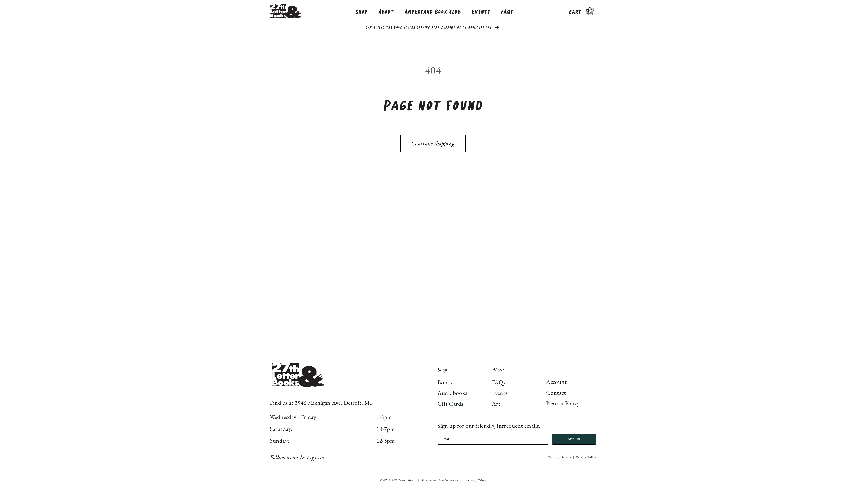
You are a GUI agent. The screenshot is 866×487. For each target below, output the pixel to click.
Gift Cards (450, 403)
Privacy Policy (586, 457)
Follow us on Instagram (297, 457)
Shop (361, 12)
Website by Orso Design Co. (441, 480)
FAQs (507, 12)
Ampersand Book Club (433, 12)
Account (556, 382)
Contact (556, 392)
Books (445, 382)
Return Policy (562, 403)
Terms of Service (559, 457)
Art (496, 403)
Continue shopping (433, 143)
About (386, 12)
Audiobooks (452, 393)
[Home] (286, 11)
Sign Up (574, 439)
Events (481, 12)
